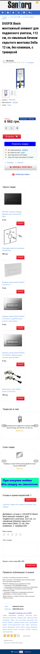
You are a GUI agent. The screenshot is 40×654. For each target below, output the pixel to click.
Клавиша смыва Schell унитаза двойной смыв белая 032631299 (20, 465)
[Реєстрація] (8, 12)
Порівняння (10, 162)
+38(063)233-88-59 (17, 606)
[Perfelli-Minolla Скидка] (20, 482)
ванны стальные (19, 629)
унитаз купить (20, 627)
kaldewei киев (21, 618)
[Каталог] (2, 12)
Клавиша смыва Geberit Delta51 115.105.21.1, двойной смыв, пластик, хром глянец (13, 318)
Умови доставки (22, 174)
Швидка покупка (22, 167)
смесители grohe (31, 615)
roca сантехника (20, 620)
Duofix (9, 105)
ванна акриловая (31, 627)
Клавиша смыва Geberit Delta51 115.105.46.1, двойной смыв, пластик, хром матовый (13, 355)
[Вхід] (13, 12)
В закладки (20, 162)
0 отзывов (30, 62)
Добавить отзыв (30, 500)
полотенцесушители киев (16, 625)
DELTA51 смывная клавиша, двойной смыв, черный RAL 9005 (12, 214)
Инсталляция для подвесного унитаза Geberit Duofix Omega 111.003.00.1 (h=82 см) (20, 427)
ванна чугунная (8, 629)
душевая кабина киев (21, 622)
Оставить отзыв (31, 565)
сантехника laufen (8, 620)
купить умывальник (9, 627)
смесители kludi (32, 618)
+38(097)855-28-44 (17, 609)
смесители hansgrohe (9, 618)
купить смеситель (31, 625)
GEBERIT (15, 102)
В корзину (10, 136)
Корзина (22, 652)
